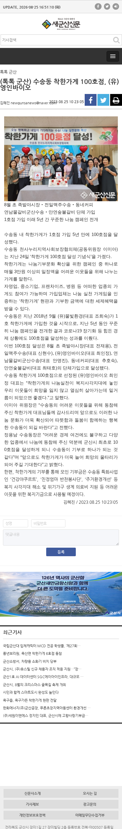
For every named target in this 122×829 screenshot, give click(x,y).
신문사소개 (32, 793)
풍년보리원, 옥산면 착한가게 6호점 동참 (32, 653)
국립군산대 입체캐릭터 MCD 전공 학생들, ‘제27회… (42, 646)
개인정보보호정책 (32, 815)
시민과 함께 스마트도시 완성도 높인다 (31, 692)
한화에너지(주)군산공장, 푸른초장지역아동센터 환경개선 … (47, 708)
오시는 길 (90, 793)
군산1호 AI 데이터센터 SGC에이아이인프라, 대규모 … (43, 677)
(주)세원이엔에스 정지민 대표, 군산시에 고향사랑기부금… (45, 716)
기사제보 (32, 804)
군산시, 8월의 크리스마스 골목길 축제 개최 (34, 685)
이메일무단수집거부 (90, 815)
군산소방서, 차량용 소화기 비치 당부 (30, 661)
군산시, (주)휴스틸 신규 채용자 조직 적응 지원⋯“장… (42, 669)
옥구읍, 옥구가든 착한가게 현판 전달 (30, 700)
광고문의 (89, 804)
